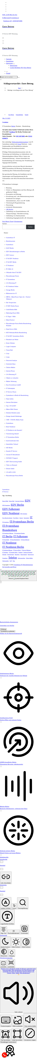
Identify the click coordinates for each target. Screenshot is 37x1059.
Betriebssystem (10, 241)
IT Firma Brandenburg (15, 539)
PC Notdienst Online (12, 286)
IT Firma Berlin (5, 539)
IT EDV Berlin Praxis (12, 306)
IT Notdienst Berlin (13, 546)
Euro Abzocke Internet (7, 517)
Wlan (14, 560)
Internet (21, 517)
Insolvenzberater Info (12, 440)
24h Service (9, 209)
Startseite (8, 59)
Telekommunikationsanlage (20, 142)
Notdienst (12, 132)
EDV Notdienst (10, 513)
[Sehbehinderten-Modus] (1, 678)
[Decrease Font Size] (1, 869)
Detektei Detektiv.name (13, 413)
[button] (1, 582)
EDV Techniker (23, 513)
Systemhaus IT (10, 237)
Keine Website (10, 343)
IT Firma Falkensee (25, 539)
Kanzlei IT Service (11, 451)
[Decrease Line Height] (1, 895)
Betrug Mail (11, 501)
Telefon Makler (10, 367)
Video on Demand (11, 465)
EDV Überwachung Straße (14, 461)
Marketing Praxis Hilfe (13, 313)
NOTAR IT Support (12, 458)
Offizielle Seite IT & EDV (13, 272)
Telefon (12, 557)
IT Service (5, 491)
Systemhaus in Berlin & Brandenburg (17, 395)
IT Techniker (5, 552)
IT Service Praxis (11, 392)
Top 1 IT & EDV (11, 406)
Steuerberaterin (10, 554)
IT (31, 517)
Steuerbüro (17, 554)
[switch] (1, 677)
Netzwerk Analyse (11, 360)
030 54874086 (20, 136)
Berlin (13, 126)
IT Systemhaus (10, 279)
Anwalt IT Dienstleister (13, 454)
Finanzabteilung (19, 114)
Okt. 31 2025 (6, 118)
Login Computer (11, 346)
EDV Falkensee (11, 508)
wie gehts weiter (11, 472)
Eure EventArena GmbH (13, 385)
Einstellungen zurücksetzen (8, 1042)
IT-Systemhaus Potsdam (19, 533)
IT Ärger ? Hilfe (11, 316)
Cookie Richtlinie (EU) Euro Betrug (20, 67)
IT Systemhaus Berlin (12, 437)
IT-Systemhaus (5, 522)
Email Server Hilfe (11, 329)
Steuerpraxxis (31, 554)
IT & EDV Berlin (11, 262)
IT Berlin (7, 536)
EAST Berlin (10, 248)
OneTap (11, 625)
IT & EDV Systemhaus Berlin (15, 336)
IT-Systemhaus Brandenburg (10, 527)
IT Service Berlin (17, 550)
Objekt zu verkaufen (12, 378)
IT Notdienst (10, 265)
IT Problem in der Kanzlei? (14, 430)
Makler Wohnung (11, 381)
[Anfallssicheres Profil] (1, 722)
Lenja (7, 357)
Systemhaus (5, 122)
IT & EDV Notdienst (12, 258)
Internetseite (26, 517)
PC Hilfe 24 (9, 269)
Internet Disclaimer (11, 402)
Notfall (8, 73)
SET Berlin (9, 447)
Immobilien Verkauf (12, 444)
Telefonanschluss (21, 558)
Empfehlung (9, 61)
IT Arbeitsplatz (10, 388)
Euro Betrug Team (7, 221)
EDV (28, 500)
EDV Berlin (17, 504)
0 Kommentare (18, 221)
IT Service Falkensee (26, 550)
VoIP (11, 560)
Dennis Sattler (10, 468)
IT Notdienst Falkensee (7, 550)
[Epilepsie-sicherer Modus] (1, 855)
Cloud (19, 144)
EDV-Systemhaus (6, 505)
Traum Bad (9, 350)
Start (19, 88)
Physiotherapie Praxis (12, 276)
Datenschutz (13, 65)
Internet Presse (10, 371)
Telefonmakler (5, 560)
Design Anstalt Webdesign (14, 416)
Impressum (9, 63)
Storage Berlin (10, 290)
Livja (7, 353)
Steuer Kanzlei (23, 554)
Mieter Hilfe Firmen (12, 409)
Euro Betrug (11, 114)
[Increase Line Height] (1, 887)
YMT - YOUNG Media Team (14, 420)
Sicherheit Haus (10, 364)
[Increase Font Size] (1, 861)
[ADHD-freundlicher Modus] (1, 766)
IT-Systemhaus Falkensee (7, 533)
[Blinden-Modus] (1, 811)
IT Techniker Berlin (13, 552)
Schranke (4, 554)
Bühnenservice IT (11, 293)
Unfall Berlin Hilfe (11, 309)
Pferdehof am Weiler (12, 339)
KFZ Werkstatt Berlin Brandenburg (16, 332)
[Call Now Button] (4, 1055)
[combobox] (18, 575)
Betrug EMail (5, 501)
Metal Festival (10, 320)
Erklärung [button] (3, 629)
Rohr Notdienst (10, 427)
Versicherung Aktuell (12, 433)
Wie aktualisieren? (25, 973)
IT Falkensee (20, 536)
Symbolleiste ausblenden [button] (8, 631)
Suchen (4, 223)
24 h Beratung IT (11, 283)
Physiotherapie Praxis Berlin (14, 475)
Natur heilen (9, 399)
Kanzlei (26, 114)
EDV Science (10, 255)
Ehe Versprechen (11, 302)
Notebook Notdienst (27, 552)
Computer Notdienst (19, 501)
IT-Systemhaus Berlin (22, 521)
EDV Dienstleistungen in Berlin (15, 251)
